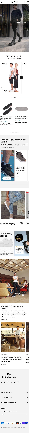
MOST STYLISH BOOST (13, 193)
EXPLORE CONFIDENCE (8, 402)
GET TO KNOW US (6, 392)
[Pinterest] (15, 382)
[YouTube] (12, 382)
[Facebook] (2, 382)
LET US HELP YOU (6, 397)
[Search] (25, 2)
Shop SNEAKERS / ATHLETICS (7, 147)
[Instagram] (9, 382)
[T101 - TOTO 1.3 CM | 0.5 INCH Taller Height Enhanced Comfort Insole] (22, 108)
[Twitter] (5, 382)
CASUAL (23, 145)
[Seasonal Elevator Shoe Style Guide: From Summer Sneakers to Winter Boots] (13, 337)
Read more (3, 364)
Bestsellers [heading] (14, 97)
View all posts (4, 319)
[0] (27, 2)
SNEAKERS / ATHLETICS (7, 145)
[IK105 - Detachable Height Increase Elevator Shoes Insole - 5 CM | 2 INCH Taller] (7, 108)
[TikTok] (19, 382)
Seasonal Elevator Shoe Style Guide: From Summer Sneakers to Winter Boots (12, 359)
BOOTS (17, 145)
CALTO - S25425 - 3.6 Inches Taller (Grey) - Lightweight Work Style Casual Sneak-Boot (21, 170)
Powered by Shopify (21, 427)
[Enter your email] (26, 415)
